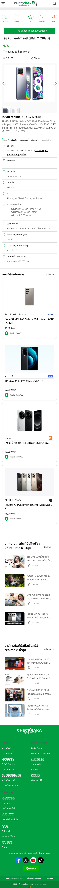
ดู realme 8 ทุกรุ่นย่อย (16, 154)
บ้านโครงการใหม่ (8, 797)
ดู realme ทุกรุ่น (41, 150)
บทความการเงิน (8, 769)
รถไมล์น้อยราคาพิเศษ (10, 785)
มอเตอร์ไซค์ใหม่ (8, 758)
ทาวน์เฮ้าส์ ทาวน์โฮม (10, 819)
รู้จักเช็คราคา (7, 841)
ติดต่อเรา (5, 847)
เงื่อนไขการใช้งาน (8, 836)
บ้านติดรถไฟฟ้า (8, 813)
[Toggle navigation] (3, 3)
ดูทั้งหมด (50, 274)
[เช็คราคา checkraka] (24, 3)
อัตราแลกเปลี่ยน (37, 780)
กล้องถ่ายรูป (35, 140)
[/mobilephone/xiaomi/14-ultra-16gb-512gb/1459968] (29, 420)
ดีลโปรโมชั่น (6, 831)
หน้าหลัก (5, 825)
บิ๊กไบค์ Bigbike (8, 764)
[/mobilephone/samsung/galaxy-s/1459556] (29, 296)
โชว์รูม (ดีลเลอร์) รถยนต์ (11, 774)
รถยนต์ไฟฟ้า (7, 753)
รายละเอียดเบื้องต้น (10, 140)
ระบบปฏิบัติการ (47, 140)
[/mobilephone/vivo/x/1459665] (29, 358)
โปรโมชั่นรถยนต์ (8, 780)
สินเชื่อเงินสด (36, 748)
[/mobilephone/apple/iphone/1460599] (29, 482)
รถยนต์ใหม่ (6, 748)
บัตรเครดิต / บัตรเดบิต (40, 753)
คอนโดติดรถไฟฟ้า (9, 808)
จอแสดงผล (24, 140)
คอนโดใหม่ (6, 803)
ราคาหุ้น (34, 769)
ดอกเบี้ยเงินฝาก (37, 758)
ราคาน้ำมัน (35, 774)
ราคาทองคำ (36, 764)
